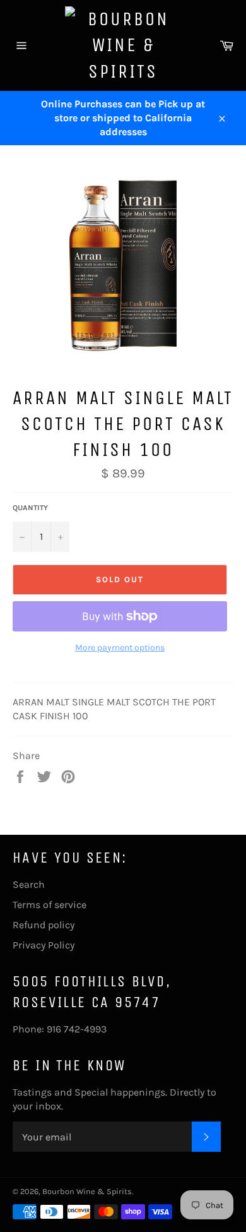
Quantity (30, 507)
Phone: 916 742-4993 (60, 1029)
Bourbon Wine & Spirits (87, 1191)
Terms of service (49, 905)
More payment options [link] (120, 647)
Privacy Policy (43, 945)
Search (29, 884)
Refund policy (43, 925)
